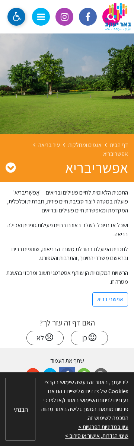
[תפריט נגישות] (16, 17)
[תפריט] (41, 17)
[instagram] (64, 17)
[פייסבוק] (88, 17)
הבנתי (20, 409)
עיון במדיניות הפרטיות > (103, 427)
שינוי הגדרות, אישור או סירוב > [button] (96, 436)
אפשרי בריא (110, 299)
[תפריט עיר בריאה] (11, 167)
